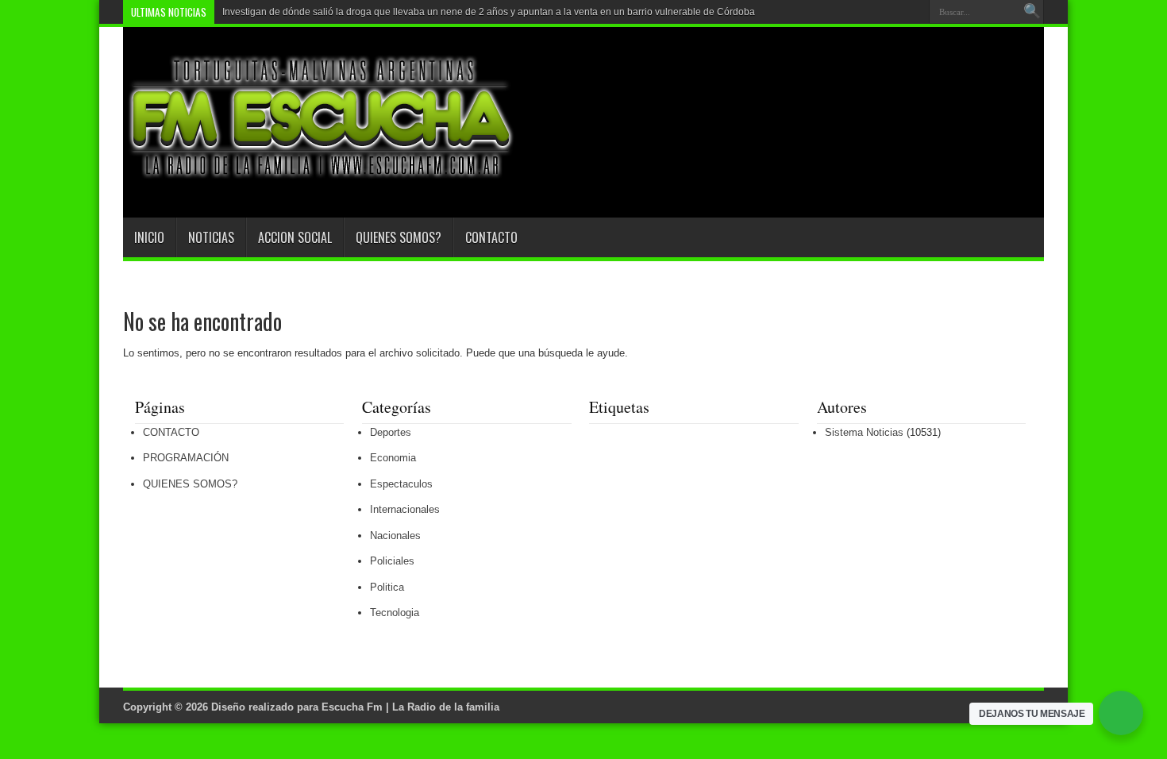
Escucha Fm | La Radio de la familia (410, 707)
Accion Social (295, 237)
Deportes (390, 432)
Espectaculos (401, 484)
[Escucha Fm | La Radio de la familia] (321, 178)
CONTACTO (491, 237)
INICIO (149, 237)
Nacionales (395, 535)
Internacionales (405, 509)
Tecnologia (394, 612)
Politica (387, 587)
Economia (393, 458)
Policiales (392, 561)
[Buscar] (1032, 12)
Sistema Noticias (864, 432)
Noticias (211, 237)
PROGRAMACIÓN (186, 458)
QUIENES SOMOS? (398, 237)
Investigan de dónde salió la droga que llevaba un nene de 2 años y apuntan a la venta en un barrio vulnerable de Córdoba (488, 11)
